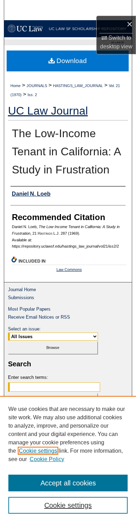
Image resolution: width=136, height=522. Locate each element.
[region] (68, 459)
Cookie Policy (47, 459)
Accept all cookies (68, 483)
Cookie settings (38, 451)
